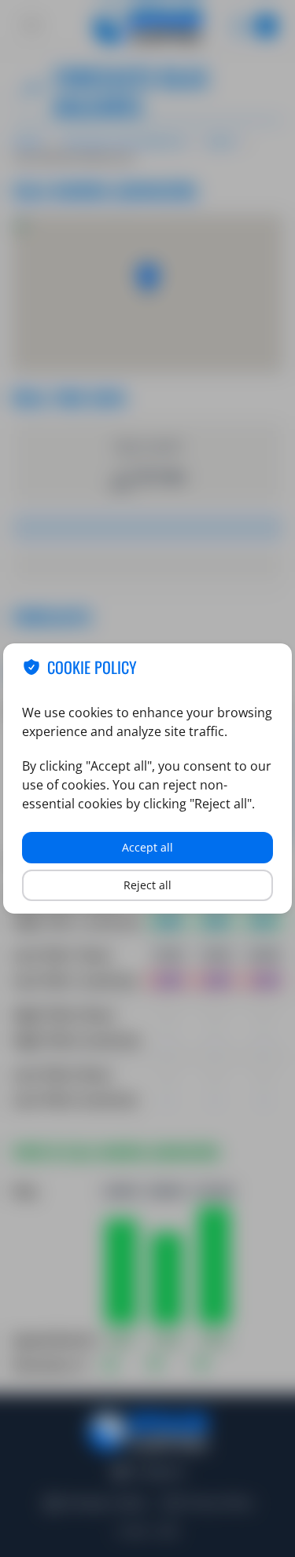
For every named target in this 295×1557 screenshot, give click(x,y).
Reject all (147, 884)
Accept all (147, 847)
